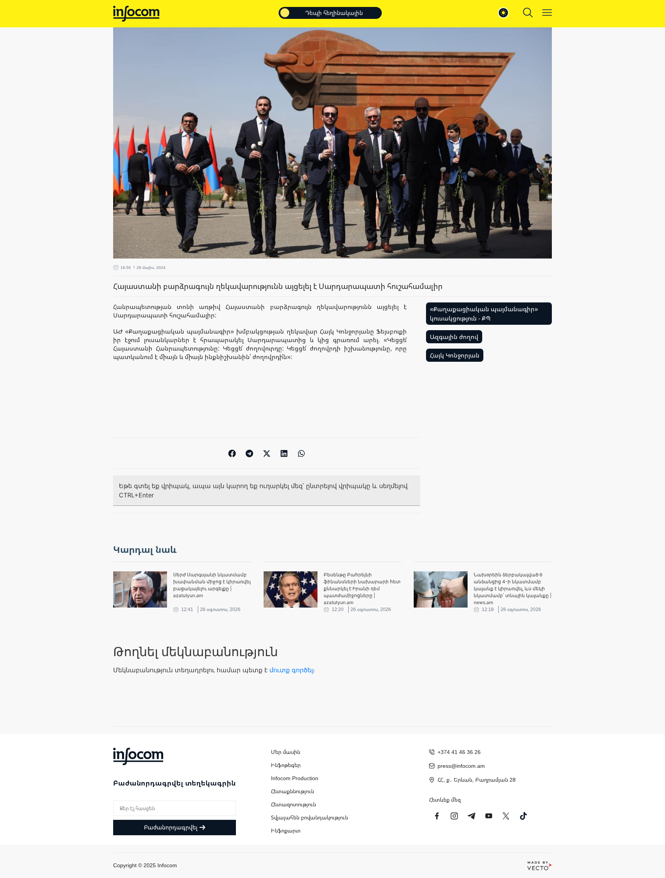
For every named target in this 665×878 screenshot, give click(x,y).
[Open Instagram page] (454, 816)
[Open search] (528, 12)
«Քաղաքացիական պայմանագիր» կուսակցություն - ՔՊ (484, 313)
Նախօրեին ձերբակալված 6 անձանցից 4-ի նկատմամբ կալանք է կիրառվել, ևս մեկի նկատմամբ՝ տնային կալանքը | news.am (512, 588)
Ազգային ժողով (454, 336)
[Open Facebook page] (436, 816)
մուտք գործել (291, 670)
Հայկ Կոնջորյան (455, 355)
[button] (232, 453)
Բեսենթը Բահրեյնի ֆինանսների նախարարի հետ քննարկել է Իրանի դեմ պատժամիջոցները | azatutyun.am (362, 588)
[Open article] (140, 589)
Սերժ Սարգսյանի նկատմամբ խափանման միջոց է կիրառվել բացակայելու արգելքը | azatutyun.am (212, 585)
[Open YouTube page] (488, 816)
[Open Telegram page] (471, 816)
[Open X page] (506, 816)
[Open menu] (547, 12)
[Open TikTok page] (523, 816)
